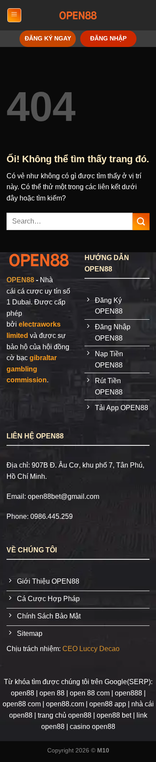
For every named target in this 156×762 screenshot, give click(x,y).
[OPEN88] (78, 15)
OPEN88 (20, 280)
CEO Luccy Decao (91, 648)
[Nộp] (141, 221)
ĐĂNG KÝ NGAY (48, 38)
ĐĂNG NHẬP (108, 38)
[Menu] (14, 15)
